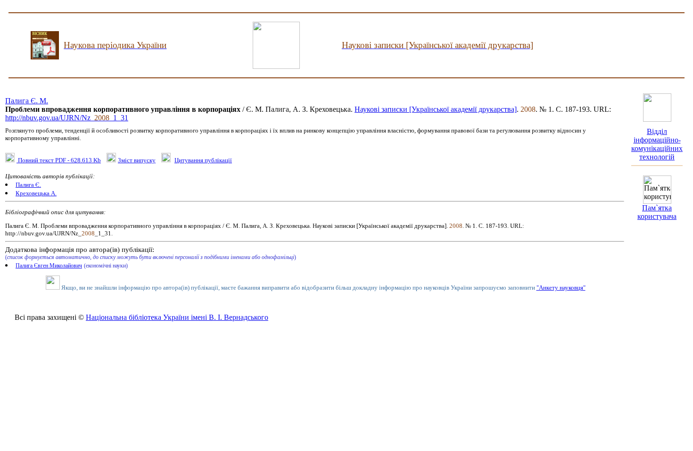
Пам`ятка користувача (656, 212)
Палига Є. (28, 184)
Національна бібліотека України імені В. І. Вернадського (177, 317)
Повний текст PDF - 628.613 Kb (58, 160)
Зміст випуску (137, 160)
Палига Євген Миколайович (49, 265)
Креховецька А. (36, 193)
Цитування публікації (203, 160)
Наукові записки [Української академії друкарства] (436, 109)
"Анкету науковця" (561, 287)
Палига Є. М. (26, 101)
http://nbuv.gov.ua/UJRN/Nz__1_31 (66, 118)
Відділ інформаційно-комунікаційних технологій (657, 144)
